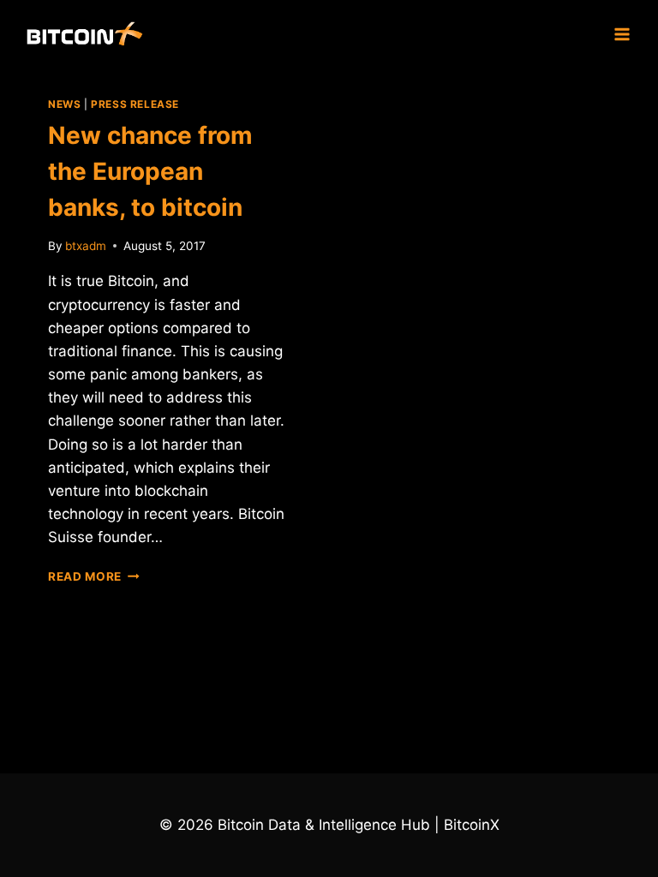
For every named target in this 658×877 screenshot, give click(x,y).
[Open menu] (621, 34)
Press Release (135, 104)
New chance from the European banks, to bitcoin (150, 171)
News (64, 104)
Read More (94, 576)
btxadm (85, 246)
